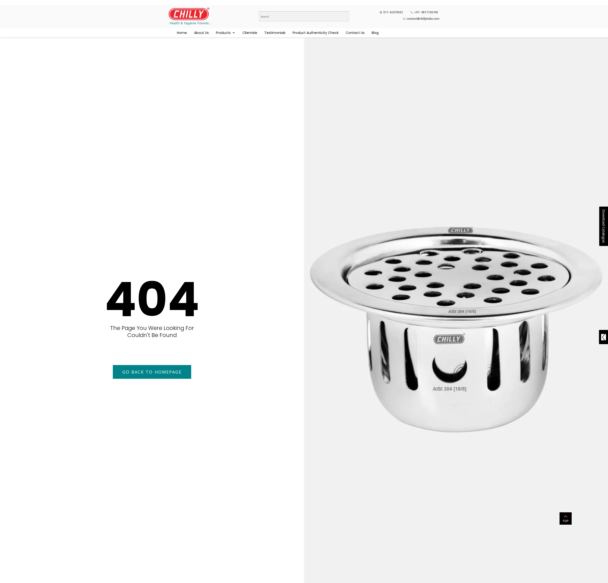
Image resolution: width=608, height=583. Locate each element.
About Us (201, 32)
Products (223, 32)
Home (182, 32)
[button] (152, 372)
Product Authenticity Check (316, 32)
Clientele (249, 32)
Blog (375, 32)
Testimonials (274, 32)
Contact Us (355, 32)
